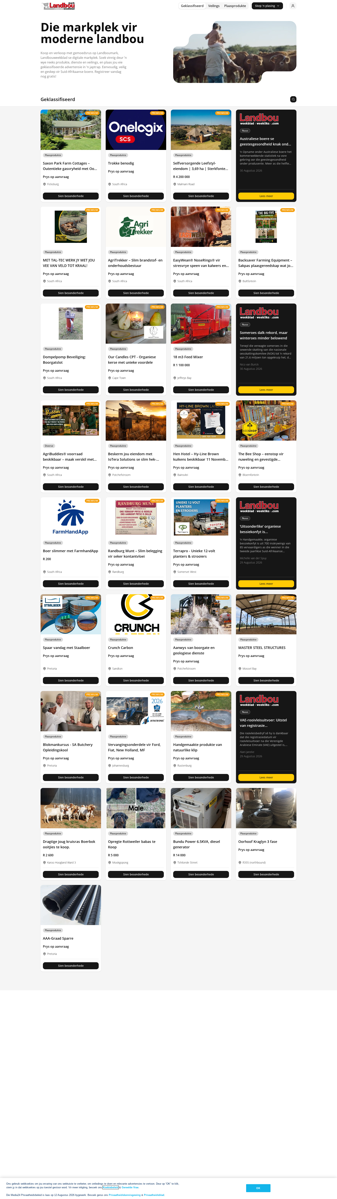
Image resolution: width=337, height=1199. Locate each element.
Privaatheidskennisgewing (125, 1195)
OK (258, 1188)
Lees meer (266, 196)
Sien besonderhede (71, 196)
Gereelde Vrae (130, 1187)
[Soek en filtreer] (293, 99)
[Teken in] (292, 5)
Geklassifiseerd (192, 6)
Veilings (214, 6)
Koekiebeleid (110, 1187)
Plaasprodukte (235, 6)
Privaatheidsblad (154, 1195)
